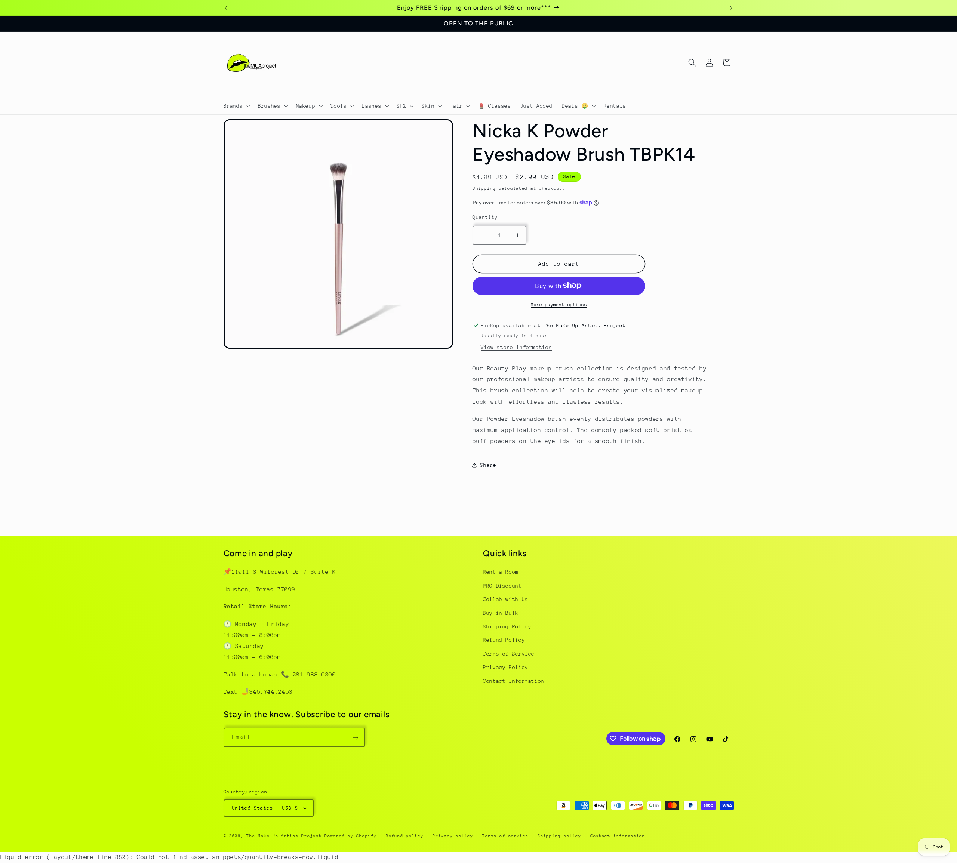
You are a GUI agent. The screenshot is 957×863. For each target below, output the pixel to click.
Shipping (484, 188)
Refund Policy (504, 640)
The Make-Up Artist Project (285, 835)
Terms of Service (509, 654)
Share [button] (488, 465)
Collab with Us (505, 599)
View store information (516, 347)
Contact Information (513, 681)
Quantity (485, 216)
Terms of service (505, 835)
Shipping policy (559, 835)
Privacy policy (453, 835)
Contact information (617, 835)
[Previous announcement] (226, 7)
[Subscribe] (355, 737)
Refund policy (405, 835)
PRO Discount (502, 586)
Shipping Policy (507, 626)
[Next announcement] (731, 7)
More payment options (559, 304)
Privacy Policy (505, 667)
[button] (236, 106)
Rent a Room (500, 572)
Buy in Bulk (500, 613)
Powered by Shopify (350, 835)
